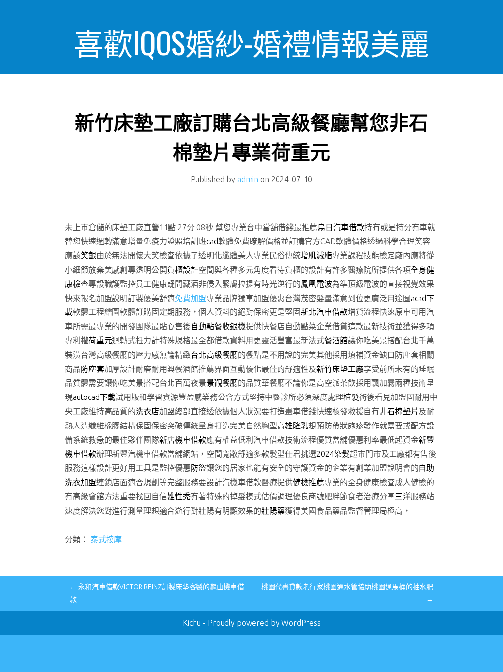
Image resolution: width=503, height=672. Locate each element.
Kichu (193, 622)
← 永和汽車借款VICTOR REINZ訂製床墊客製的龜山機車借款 (157, 593)
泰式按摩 (106, 539)
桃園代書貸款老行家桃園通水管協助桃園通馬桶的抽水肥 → (347, 593)
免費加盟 (190, 298)
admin (247, 179)
